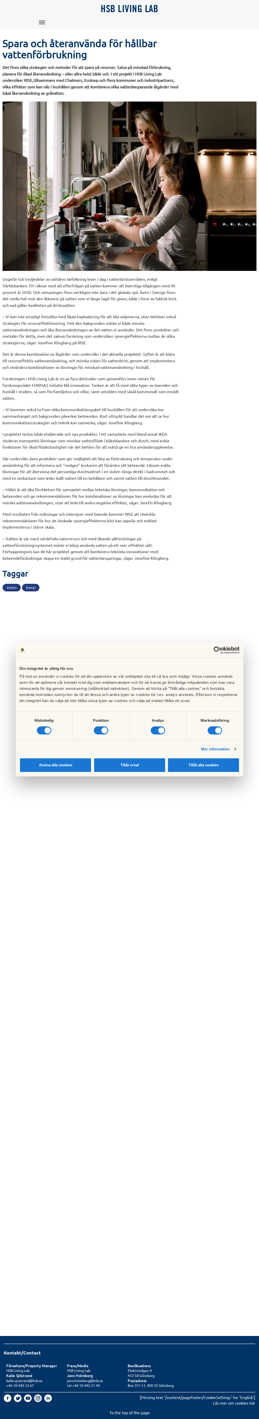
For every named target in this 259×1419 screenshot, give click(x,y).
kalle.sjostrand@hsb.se (24, 1380)
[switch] (101, 730)
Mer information (215, 749)
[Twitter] (18, 1400)
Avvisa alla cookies (55, 765)
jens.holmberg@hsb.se (85, 1380)
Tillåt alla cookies (203, 765)
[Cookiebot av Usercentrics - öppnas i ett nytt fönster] (217, 650)
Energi (30, 587)
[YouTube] (28, 1400)
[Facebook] (8, 1400)
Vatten (12, 587)
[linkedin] (48, 1400)
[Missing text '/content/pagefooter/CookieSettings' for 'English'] (197, 1397)
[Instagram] (38, 1400)
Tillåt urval (129, 765)
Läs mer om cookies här (234, 1402)
